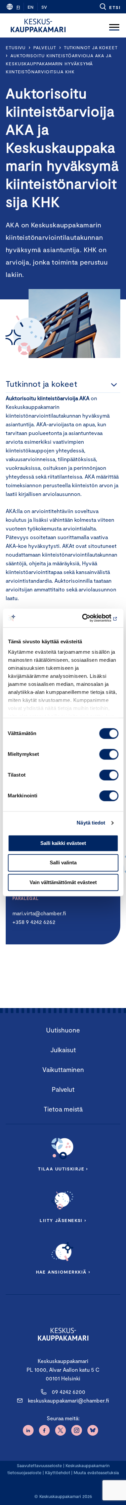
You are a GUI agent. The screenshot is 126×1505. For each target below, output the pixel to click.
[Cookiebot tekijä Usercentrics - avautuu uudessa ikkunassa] (89, 618)
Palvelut (44, 47)
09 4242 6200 (68, 1391)
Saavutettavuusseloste (39, 1465)
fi (18, 7)
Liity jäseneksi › (63, 1220)
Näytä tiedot (91, 823)
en (31, 7)
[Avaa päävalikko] (114, 25)
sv (44, 7)
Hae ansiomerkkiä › (63, 1272)
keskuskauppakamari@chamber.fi (68, 1400)
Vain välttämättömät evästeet (63, 882)
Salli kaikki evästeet (63, 843)
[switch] (108, 754)
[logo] (38, 25)
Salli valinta (63, 863)
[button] (109, 6)
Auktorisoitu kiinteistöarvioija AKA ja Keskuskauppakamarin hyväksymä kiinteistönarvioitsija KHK (59, 63)
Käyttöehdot (57, 1472)
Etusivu (16, 47)
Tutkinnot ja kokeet (91, 47)
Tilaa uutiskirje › (63, 1168)
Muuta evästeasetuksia (96, 1472)
